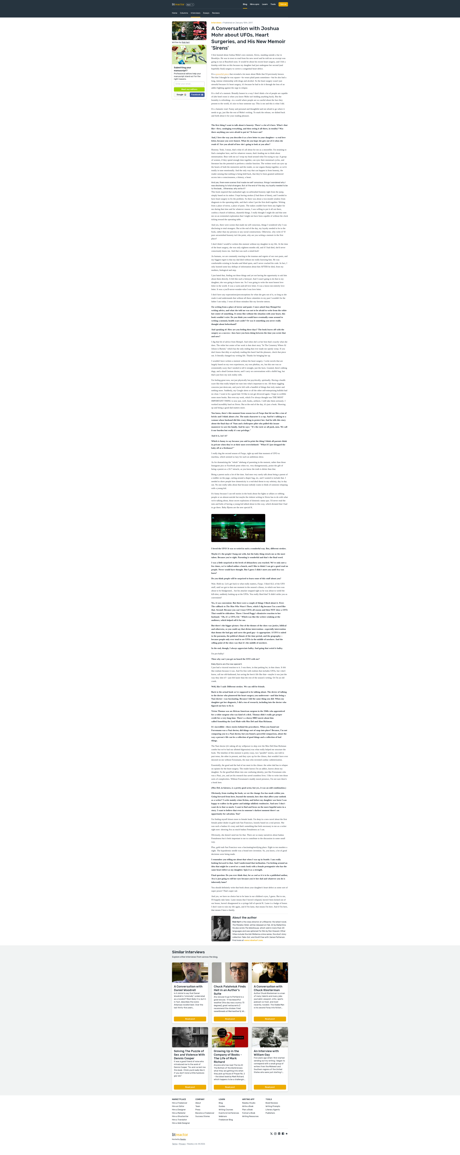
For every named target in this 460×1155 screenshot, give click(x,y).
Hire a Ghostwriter (180, 1116)
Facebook (196, 94)
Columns (184, 13)
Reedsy (183, 1139)
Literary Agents (273, 1110)
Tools (273, 4)
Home (174, 13)
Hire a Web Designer (181, 1123)
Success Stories (202, 1116)
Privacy (182, 1144)
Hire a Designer (179, 1110)
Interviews (195, 13)
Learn (265, 4)
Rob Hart (186, 42)
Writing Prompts (273, 1106)
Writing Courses (226, 1110)
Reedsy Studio (248, 1103)
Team (197, 1106)
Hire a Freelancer (179, 1103)
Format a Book (248, 1113)
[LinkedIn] (279, 1133)
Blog (245, 4)
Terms (174, 1144)
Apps (189, 5)
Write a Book (247, 1106)
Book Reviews (272, 1103)
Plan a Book (247, 1110)
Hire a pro (254, 4)
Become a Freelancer (204, 1113)
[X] (271, 1133)
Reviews (216, 13)
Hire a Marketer (179, 1113)
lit (178, 4)
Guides (222, 1106)
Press (197, 1110)
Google (180, 94)
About (198, 1103)
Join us (283, 4)
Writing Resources (250, 1116)
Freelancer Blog (226, 1120)
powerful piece (222, 74)
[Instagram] (275, 1133)
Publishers (270, 1113)
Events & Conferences (229, 1113)
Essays (206, 13)
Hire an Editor (178, 1106)
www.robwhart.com (253, 940)
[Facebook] (283, 1133)
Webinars (223, 1116)
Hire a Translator (179, 1120)
